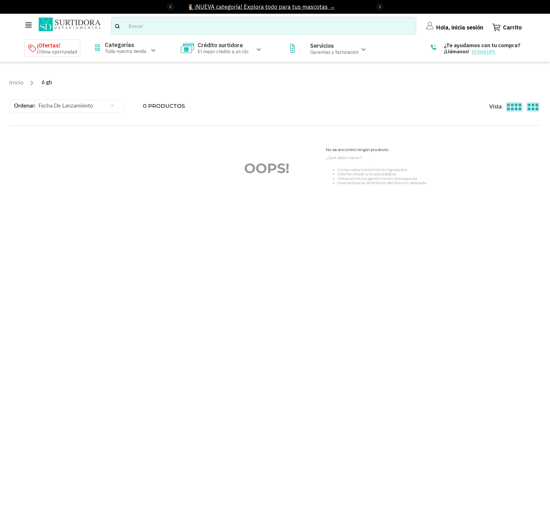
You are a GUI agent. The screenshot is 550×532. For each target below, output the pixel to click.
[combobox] (263, 26)
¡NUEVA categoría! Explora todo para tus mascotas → (264, 6)
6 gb (47, 82)
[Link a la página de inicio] (16, 82)
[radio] (514, 107)
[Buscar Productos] (117, 26)
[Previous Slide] (170, 7)
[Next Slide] (380, 7)
